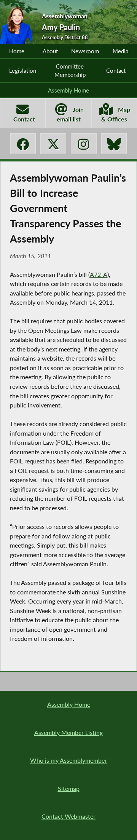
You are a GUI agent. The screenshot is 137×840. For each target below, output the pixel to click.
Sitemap (69, 788)
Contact (116, 70)
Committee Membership (70, 70)
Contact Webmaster (68, 816)
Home (16, 51)
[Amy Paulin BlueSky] (114, 143)
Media (120, 51)
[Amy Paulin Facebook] (23, 143)
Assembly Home (68, 90)
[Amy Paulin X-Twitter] (53, 143)
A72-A (98, 274)
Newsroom (85, 51)
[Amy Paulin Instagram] (83, 143)
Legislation (22, 70)
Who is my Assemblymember (68, 760)
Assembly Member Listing (68, 732)
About (50, 51)
